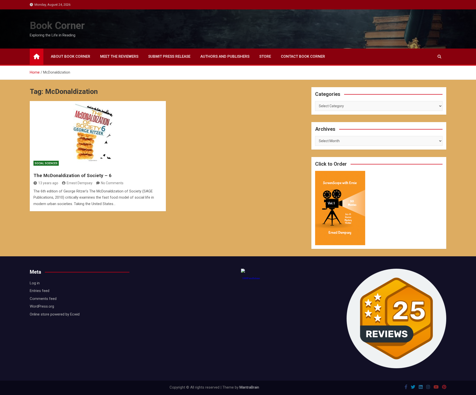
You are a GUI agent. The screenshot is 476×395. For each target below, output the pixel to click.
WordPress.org (42, 306)
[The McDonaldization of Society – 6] (98, 135)
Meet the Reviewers (119, 56)
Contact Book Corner (303, 56)
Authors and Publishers (224, 56)
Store (265, 56)
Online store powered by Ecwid (55, 314)
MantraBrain (249, 387)
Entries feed (39, 291)
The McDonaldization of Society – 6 (72, 175)
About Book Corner (70, 56)
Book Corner (57, 25)
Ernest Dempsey (79, 183)
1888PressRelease (251, 278)
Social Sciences (46, 163)
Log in (35, 283)
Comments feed (43, 298)
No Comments (112, 183)
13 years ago (48, 183)
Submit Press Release (169, 56)
